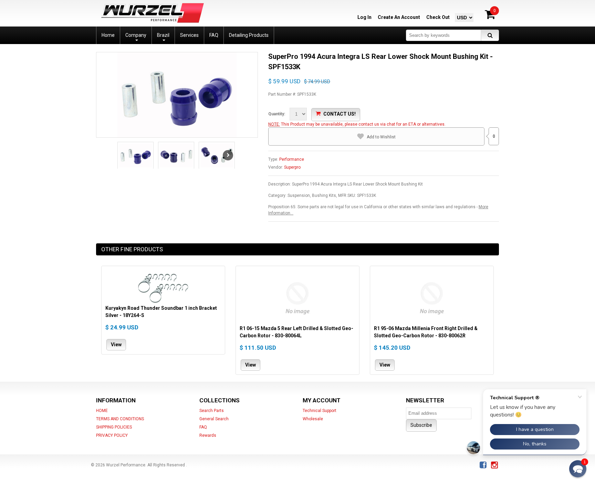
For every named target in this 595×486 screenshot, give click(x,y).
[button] (577, 468)
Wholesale (313, 418)
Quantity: (276, 114)
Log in (364, 17)
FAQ (203, 427)
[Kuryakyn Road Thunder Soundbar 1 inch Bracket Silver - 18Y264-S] (163, 287)
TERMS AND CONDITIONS (120, 418)
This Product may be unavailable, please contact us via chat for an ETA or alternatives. (363, 124)
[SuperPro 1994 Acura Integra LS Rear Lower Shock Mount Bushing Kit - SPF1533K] (177, 94)
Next (228, 155)
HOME (102, 410)
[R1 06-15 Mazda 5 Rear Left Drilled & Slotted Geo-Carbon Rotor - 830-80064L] (297, 297)
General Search (214, 418)
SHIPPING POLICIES (114, 427)
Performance (291, 159)
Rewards (207, 435)
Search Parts (211, 410)
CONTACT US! (339, 114)
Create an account (399, 17)
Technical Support (319, 410)
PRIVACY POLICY (112, 435)
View (116, 344)
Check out (438, 17)
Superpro (292, 167)
